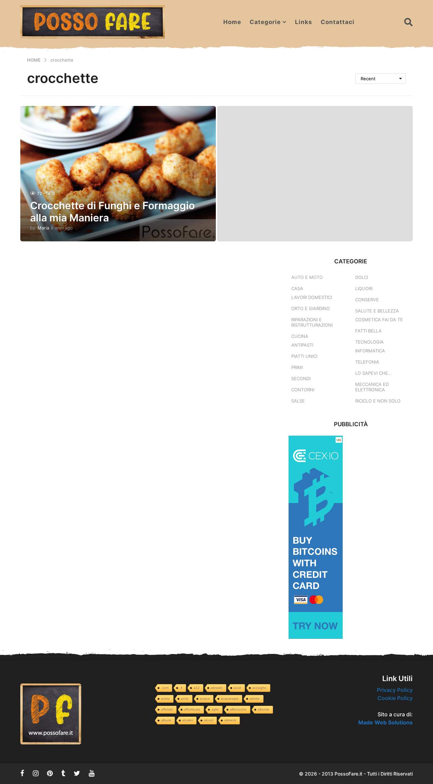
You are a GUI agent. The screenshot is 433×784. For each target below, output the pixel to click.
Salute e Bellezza (377, 310)
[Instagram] (36, 773)
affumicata (192, 709)
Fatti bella (368, 330)
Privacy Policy (395, 690)
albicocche (238, 709)
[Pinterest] (50, 773)
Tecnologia (369, 342)
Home (232, 22)
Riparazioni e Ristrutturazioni (312, 322)
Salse (298, 401)
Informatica (370, 350)
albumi (166, 720)
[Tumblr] (63, 773)
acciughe (259, 688)
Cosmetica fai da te (379, 319)
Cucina (299, 336)
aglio (215, 709)
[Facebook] (22, 773)
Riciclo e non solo (378, 401)
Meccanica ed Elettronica (372, 387)
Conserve (367, 299)
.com (164, 688)
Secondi (301, 378)
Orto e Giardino (310, 308)
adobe (255, 698)
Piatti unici (304, 356)
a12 (196, 688)
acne (185, 698)
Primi (297, 367)
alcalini (187, 720)
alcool (208, 720)
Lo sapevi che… (373, 373)
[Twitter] (77, 773)
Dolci (361, 277)
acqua (205, 698)
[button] (408, 22)
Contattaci (338, 22)
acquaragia (229, 698)
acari (237, 688)
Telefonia (367, 362)
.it (181, 688)
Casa (297, 288)
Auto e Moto (307, 277)
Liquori (363, 288)
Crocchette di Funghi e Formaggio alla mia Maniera (112, 211)
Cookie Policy (395, 698)
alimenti (230, 720)
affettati (167, 709)
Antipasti (302, 345)
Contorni (302, 389)
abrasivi (217, 688)
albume (263, 709)
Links (303, 22)
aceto (165, 698)
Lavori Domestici (311, 297)
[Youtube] (91, 773)
